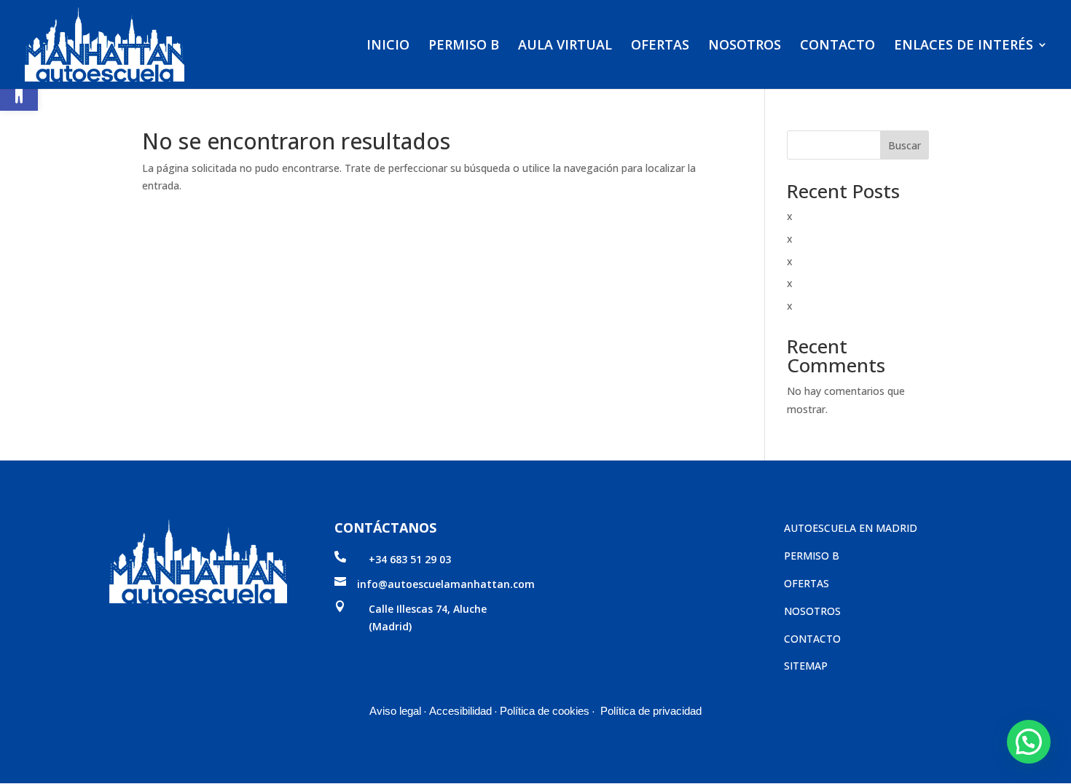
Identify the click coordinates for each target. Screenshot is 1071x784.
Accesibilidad (460, 711)
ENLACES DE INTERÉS (963, 46)
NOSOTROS (744, 46)
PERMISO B (463, 46)
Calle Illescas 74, (411, 609)
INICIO (387, 46)
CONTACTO (837, 46)
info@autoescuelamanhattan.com (446, 584)
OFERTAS (660, 46)
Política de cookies (544, 711)
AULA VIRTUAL (565, 46)
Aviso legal (395, 711)
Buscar (904, 145)
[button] (19, 92)
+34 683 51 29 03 (410, 559)
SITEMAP (806, 666)
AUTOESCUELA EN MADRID (850, 528)
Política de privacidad (651, 711)
